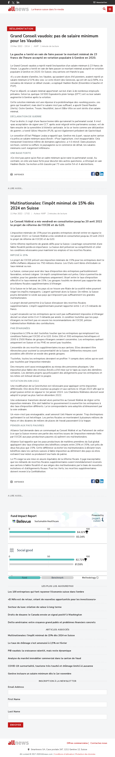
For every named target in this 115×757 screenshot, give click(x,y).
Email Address (16, 687)
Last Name (14, 711)
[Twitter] (13, 2)
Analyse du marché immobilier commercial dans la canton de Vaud (44, 658)
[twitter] (97, 173)
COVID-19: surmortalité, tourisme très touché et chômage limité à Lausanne (50, 666)
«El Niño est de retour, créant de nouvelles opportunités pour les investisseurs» (52, 599)
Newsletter (101, 2)
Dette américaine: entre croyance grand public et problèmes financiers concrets (52, 622)
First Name (14, 699)
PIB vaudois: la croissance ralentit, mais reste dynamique (39, 650)
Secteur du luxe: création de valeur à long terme (35, 607)
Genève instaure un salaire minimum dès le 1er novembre (39, 673)
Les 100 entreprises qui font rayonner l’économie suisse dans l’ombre (46, 591)
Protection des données (85, 754)
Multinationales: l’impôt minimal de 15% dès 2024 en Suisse (41, 635)
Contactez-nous (98, 743)
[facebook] (93, 173)
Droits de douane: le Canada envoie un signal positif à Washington (45, 614)
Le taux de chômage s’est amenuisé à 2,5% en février (37, 643)
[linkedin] (101, 173)
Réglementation (21, 28)
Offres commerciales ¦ (78, 743)
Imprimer (19, 174)
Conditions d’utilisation (64, 754)
